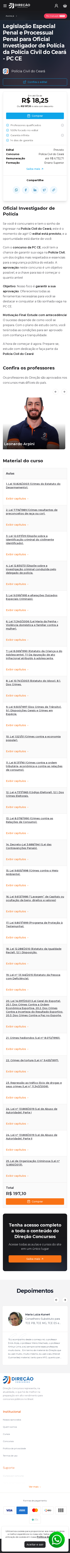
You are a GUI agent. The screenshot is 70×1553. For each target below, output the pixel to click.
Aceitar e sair (35, 1544)
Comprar (37, 1201)
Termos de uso (10, 1455)
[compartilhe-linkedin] (35, 190)
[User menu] (56, 5)
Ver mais (33, 1486)
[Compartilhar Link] (53, 190)
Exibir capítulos (16, 498)
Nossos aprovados (12, 1419)
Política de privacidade (14, 1448)
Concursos (8, 1441)
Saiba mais (33, 1259)
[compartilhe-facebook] (25, 190)
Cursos (6, 1434)
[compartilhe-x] (44, 190)
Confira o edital (37, 82)
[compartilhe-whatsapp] (16, 190)
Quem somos (10, 1426)
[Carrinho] (65, 5)
